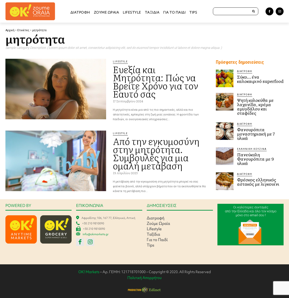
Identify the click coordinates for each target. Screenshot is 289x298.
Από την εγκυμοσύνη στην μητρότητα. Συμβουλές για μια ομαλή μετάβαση (156, 153)
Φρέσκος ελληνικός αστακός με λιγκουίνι (258, 181)
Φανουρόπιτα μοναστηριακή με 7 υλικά (256, 133)
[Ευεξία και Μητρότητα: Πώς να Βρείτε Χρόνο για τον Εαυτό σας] (55, 89)
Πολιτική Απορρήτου (144, 277)
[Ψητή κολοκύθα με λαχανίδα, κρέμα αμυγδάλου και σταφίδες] (224, 101)
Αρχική (9, 30)
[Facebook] (269, 11)
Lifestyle (120, 61)
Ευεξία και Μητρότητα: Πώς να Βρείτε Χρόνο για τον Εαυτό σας (155, 81)
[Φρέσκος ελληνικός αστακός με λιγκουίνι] (224, 181)
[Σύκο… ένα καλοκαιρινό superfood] (224, 78)
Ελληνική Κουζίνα (252, 149)
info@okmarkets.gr (96, 234)
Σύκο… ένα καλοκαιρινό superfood (260, 79)
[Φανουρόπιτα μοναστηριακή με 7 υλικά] (224, 131)
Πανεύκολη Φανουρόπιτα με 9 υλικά (255, 158)
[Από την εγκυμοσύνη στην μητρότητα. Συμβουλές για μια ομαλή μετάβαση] (55, 161)
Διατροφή (244, 71)
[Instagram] (280, 11)
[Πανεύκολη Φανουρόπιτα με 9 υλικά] (224, 156)
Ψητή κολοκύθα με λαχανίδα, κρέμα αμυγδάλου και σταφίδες (255, 106)
